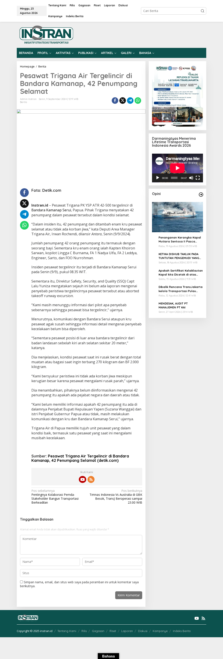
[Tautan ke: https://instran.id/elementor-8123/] (201, 194)
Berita (23, 102)
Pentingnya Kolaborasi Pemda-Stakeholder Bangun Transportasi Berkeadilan (55, 497)
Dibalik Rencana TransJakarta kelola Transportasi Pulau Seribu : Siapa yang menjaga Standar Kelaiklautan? (181, 289)
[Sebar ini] (115, 100)
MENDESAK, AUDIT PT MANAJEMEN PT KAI (173, 305)
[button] (202, 11)
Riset (113, 631)
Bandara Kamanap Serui (51, 210)
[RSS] (91, 479)
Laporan (127, 631)
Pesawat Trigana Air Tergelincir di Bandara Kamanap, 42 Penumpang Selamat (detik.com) (80, 458)
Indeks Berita (182, 631)
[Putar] (157, 178)
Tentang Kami (66, 631)
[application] (177, 168)
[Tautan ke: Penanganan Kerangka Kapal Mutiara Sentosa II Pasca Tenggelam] (177, 217)
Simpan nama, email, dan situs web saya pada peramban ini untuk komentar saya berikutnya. (79, 584)
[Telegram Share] (130, 100)
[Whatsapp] (138, 100)
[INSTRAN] (46, 34)
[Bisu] (191, 178)
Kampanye (160, 631)
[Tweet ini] (122, 100)
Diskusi (142, 631)
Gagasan (98, 631)
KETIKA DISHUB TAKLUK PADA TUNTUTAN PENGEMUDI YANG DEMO (179, 256)
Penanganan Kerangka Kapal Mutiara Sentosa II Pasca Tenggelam (180, 239)
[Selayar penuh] (198, 178)
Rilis (84, 631)
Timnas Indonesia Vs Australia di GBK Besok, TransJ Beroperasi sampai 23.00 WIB (116, 497)
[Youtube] (82, 479)
